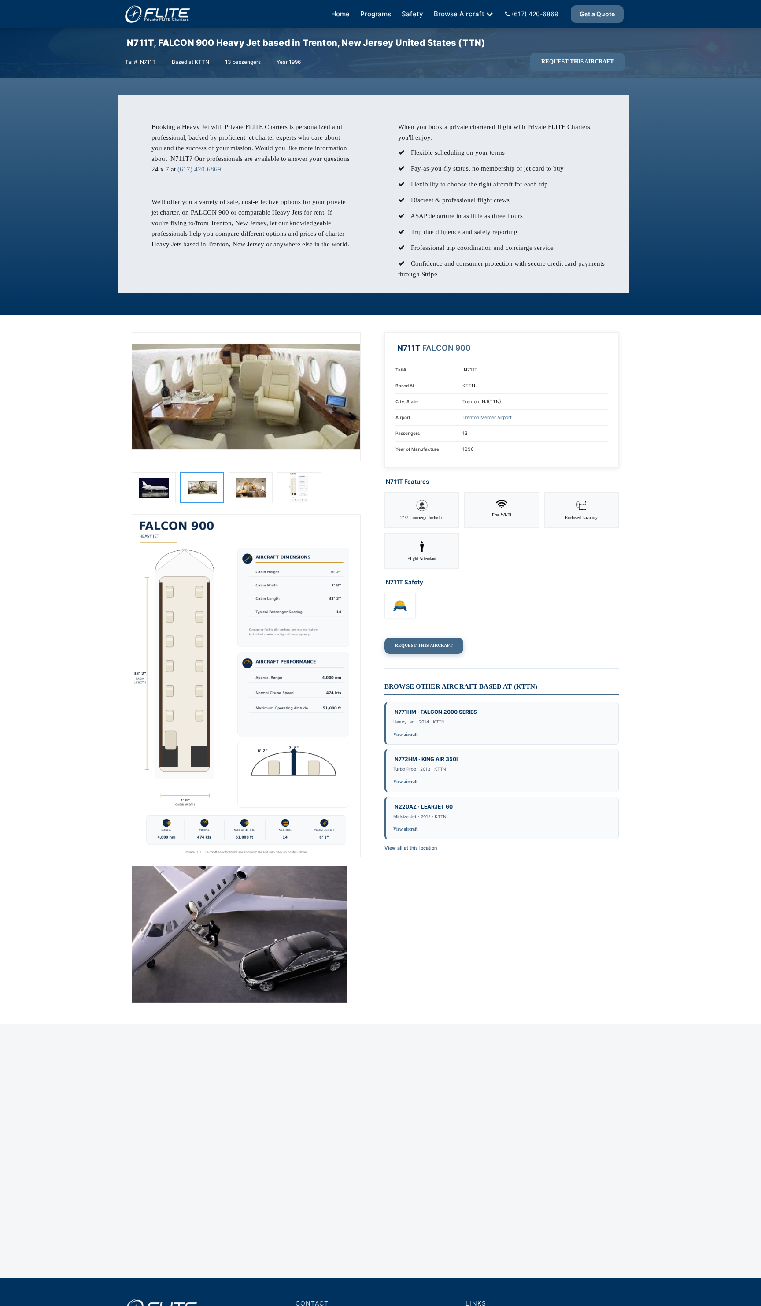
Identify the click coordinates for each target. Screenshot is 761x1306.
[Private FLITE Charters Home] (157, 14)
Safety (412, 14)
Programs (375, 14)
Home (340, 14)
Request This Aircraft (577, 62)
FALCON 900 (446, 347)
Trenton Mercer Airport (487, 417)
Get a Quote (597, 14)
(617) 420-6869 (534, 14)
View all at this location (410, 848)
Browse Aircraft (459, 14)
